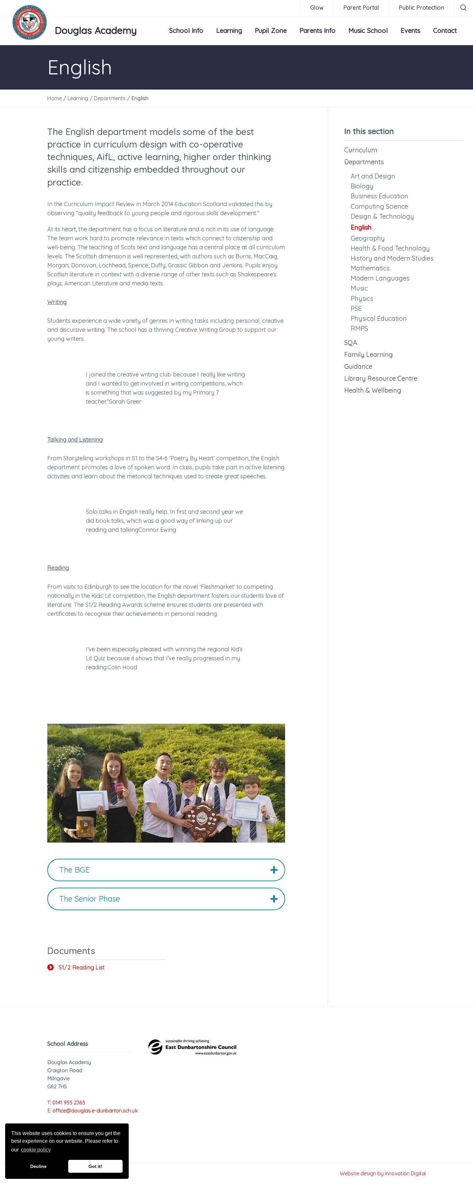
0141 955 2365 (68, 1102)
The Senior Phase (89, 898)
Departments (364, 162)
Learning (229, 30)
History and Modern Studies (392, 258)
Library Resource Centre (380, 378)
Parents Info (318, 30)
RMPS (359, 328)
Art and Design (373, 176)
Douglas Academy (96, 30)
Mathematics (370, 268)
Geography (368, 238)
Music (359, 288)
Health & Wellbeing (372, 390)
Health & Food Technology (390, 248)
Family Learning (368, 354)
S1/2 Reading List (82, 967)
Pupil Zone (271, 30)
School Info (186, 30)
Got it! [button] (95, 1166)
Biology (362, 186)
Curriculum (360, 150)
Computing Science (379, 206)
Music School (368, 30)
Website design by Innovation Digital (383, 1173)
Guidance (358, 366)
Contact (445, 30)
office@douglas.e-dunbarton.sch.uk (95, 1110)
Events (410, 30)
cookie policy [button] (36, 1149)
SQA (350, 343)
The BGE (74, 869)
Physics (362, 298)
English (361, 227)
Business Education (379, 196)
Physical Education (379, 318)
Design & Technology (382, 216)
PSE (356, 308)
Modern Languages (380, 278)
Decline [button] (38, 1166)
